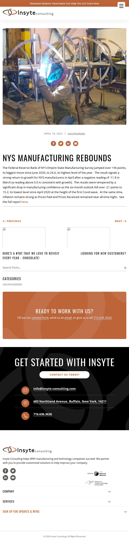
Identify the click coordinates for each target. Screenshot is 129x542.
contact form (40, 318)
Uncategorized (76, 133)
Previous (13, 221)
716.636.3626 (102, 318)
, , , (69, 401)
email (68, 318)
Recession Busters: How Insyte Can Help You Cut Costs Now (64, 3)
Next (119, 221)
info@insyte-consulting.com (54, 389)
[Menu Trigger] (121, 6)
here (25, 202)
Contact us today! (64, 374)
